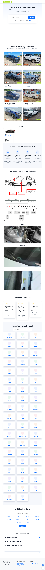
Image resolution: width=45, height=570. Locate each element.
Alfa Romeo (9, 337)
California (8, 516)
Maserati (22, 427)
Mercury (36, 436)
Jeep (36, 400)
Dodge (35, 364)
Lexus (22, 418)
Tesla (22, 490)
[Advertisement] (22, 35)
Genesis (9, 382)
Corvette (22, 364)
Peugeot (36, 454)
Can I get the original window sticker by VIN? (16, 553)
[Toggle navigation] (40, 2)
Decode (32, 17)
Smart (22, 481)
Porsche (22, 463)
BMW (22, 346)
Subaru (35, 481)
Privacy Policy (20, 563)
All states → (22, 526)
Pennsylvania (8, 519)
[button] (6, 135)
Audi (36, 337)
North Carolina (18, 522)
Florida (27, 516)
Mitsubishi (22, 445)
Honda (9, 391)
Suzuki (9, 490)
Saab (22, 472)
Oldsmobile (9, 454)
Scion (9, 481)
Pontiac (9, 463)
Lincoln (35, 418)
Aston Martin (22, 337)
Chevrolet (35, 355)
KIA (22, 409)
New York (37, 516)
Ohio (27, 519)
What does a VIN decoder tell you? (13, 545)
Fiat (22, 373)
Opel (22, 454)
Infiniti (35, 391)
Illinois (17, 519)
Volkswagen (9, 499)
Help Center (19, 565)
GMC (36, 382)
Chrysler (9, 364)
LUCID (9, 427)
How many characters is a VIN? (12, 549)
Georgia (37, 519)
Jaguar (22, 400)
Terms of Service (20, 564)
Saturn (35, 472)
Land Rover (9, 418)
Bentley (9, 346)
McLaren (9, 436)
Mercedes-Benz (22, 436)
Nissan (35, 445)
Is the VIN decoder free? (11, 537)
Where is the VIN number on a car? (13, 541)
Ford (36, 373)
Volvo (22, 499)
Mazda (35, 427)
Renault (9, 472)
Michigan (27, 522)
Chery (22, 355)
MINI (9, 445)
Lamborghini (36, 409)
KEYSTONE (9, 409)
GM (22, 382)
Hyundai (22, 391)
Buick (35, 346)
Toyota (35, 490)
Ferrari (9, 373)
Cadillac (9, 355)
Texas (18, 516)
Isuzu (9, 400)
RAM (36, 463)
